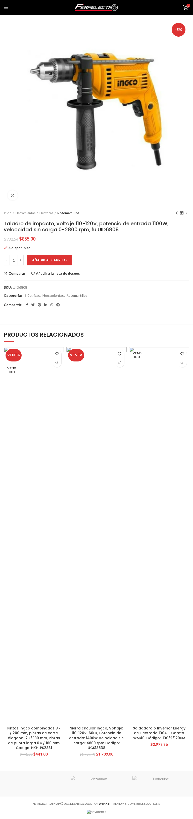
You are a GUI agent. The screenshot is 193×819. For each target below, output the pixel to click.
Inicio (8, 213)
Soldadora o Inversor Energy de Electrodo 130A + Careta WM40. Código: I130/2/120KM (159, 733)
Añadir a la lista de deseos (58, 273)
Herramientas (25, 213)
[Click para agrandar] (13, 195)
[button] (119, 362)
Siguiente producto (186, 212)
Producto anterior (176, 212)
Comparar (17, 273)
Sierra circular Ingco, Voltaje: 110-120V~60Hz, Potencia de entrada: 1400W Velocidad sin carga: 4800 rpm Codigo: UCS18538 (96, 738)
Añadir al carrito (49, 260)
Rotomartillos (68, 213)
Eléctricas (46, 213)
